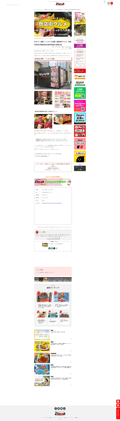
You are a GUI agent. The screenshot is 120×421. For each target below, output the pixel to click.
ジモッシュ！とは (45, 417)
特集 (50, 38)
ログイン (47, 272)
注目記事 (52, 376)
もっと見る (79, 65)
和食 (48, 38)
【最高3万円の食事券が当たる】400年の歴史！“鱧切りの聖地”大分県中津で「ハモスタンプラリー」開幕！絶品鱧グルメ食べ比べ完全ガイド (61, 367)
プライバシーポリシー (71, 417)
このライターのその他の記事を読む (53, 237)
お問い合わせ (61, 417)
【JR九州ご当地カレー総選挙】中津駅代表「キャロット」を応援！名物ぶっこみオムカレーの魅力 (61, 344)
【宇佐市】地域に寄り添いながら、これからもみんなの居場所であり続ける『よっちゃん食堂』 (61, 356)
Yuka (52, 330)
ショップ (41, 38)
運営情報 (76, 417)
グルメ (38, 38)
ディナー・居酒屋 (44, 38)
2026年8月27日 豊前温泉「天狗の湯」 (80, 62)
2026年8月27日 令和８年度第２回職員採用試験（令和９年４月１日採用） (80, 59)
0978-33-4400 (44, 156)
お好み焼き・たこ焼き (53, 353)
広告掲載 (50, 417)
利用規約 (65, 417)
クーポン (35, 38)
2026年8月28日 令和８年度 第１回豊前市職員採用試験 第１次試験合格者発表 (80, 55)
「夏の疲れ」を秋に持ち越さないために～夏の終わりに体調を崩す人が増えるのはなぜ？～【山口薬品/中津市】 (61, 379)
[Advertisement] (53, 259)
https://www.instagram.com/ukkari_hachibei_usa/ (52, 203)
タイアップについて (55, 417)
